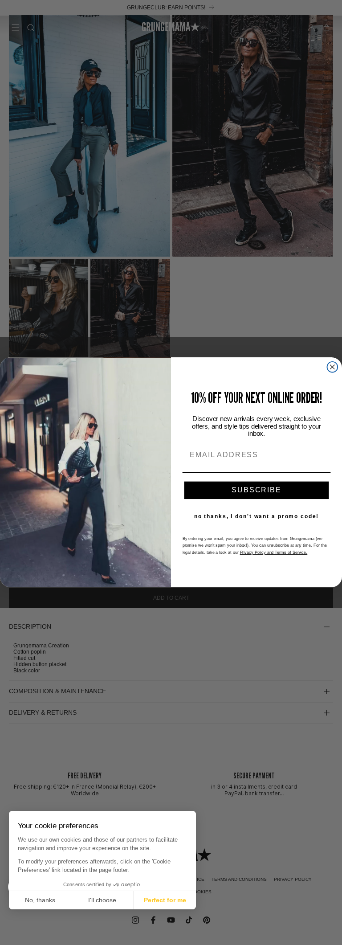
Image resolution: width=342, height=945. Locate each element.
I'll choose (102, 900)
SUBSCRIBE (256, 490)
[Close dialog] (332, 367)
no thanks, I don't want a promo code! (256, 517)
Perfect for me (165, 900)
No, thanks (40, 900)
